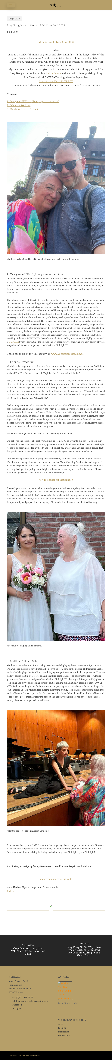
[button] (11, 5)
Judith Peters (53, 73)
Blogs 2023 (14, 18)
